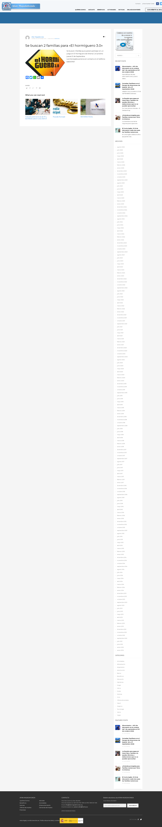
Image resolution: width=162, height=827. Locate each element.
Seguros (119, 706)
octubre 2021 (121, 320)
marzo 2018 (120, 440)
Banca (119, 673)
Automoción (121, 670)
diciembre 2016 (121, 485)
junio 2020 (120, 365)
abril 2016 (120, 509)
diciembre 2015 (121, 521)
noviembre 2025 (122, 174)
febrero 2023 (121, 273)
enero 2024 (120, 240)
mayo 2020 (120, 368)
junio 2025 (120, 189)
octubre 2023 (121, 249)
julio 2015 (119, 536)
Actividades (120, 661)
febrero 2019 (121, 410)
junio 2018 (120, 431)
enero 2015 (120, 554)
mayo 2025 (120, 192)
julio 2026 (120, 150)
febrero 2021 (121, 341)
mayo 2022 (120, 300)
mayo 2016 (120, 506)
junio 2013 (120, 611)
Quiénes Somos (24, 800)
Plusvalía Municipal (59, 117)
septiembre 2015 (122, 530)
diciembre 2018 (121, 416)
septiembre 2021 (122, 323)
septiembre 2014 (122, 566)
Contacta (137, 3)
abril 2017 (120, 473)
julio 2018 (120, 428)
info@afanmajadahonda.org (73, 805)
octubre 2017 (121, 455)
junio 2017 (120, 467)
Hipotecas (120, 682)
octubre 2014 (121, 563)
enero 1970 (120, 650)
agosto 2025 (120, 183)
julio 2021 (119, 326)
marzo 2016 (120, 512)
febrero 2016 (121, 515)
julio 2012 (119, 641)
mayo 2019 (120, 401)
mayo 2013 (120, 614)
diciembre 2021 (121, 314)
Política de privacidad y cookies (50, 820)
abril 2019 (120, 404)
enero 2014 (120, 590)
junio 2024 (120, 225)
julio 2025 (120, 186)
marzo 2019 (120, 407)
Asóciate (42, 800)
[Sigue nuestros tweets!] (141, 819)
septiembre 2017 (122, 458)
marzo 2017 (120, 476)
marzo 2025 (120, 198)
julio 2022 (120, 294)
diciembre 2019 (121, 383)
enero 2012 (120, 647)
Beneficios (120, 676)
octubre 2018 (121, 422)
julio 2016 (119, 500)
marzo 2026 (120, 162)
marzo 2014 (120, 584)
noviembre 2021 (122, 317)
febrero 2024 (121, 237)
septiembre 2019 (122, 392)
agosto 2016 (120, 497)
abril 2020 (120, 371)
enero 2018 (120, 446)
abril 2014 (120, 581)
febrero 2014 (121, 587)
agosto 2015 (120, 533)
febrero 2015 (121, 551)
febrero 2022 (121, 308)
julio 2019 (119, 395)
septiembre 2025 (122, 180)
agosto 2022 (120, 291)
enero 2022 (120, 311)
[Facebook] (157, 3)
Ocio (118, 697)
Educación (120, 679)
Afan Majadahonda (38, 37)
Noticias (57, 38)
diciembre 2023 (122, 243)
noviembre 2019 (122, 386)
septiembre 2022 (122, 288)
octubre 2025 (121, 177)
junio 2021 (120, 329)
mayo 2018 (120, 434)
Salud (119, 703)
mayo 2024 (120, 228)
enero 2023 (120, 276)
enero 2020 (120, 380)
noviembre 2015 (122, 524)
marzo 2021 (120, 338)
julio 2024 (120, 222)
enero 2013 (120, 626)
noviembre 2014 (122, 560)
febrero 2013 (121, 623)
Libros (119, 688)
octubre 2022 (121, 285)
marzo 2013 (120, 620)
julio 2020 (120, 362)
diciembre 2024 (122, 207)
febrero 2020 (121, 377)
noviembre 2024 (122, 210)
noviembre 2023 (122, 246)
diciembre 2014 (121, 557)
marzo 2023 (120, 270)
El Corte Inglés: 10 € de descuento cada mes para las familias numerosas (131, 130)
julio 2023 (120, 258)
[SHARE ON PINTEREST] (36, 88)
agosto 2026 (121, 147)
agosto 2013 (120, 605)
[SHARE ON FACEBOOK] (30, 88)
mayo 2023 (120, 264)
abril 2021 (120, 335)
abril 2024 (120, 231)
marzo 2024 (120, 234)
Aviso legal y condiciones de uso (29, 820)
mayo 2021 (120, 332)
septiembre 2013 (122, 602)
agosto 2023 (121, 255)
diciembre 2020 (122, 347)
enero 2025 (120, 204)
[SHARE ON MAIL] (39, 88)
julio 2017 (119, 464)
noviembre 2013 (122, 596)
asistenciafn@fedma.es (81, 807)
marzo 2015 (120, 548)
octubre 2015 (121, 527)
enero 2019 (120, 413)
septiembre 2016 (122, 494)
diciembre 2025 (122, 171)
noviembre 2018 (122, 419)
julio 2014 (119, 572)
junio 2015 (120, 539)
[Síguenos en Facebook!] (138, 819)
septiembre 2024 (122, 216)
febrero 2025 (121, 201)
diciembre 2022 (122, 279)
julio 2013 (119, 608)
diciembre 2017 (121, 449)
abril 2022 (120, 303)
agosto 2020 (121, 359)
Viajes (119, 715)
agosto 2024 (121, 219)
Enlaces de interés (44, 805)
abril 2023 (120, 267)
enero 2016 (120, 518)
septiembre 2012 (122, 638)
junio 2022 (120, 297)
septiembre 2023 (122, 252)
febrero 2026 (121, 165)
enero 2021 (120, 344)
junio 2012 (120, 644)
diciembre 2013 (121, 593)
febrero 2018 (121, 443)
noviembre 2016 (122, 488)
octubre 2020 (121, 353)
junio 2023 (120, 261)
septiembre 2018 (122, 425)
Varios (119, 712)
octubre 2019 (121, 389)
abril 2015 (120, 545)
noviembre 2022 (122, 282)
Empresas (23, 810)
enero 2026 (120, 168)
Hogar (119, 685)
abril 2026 (120, 159)
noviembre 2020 (122, 350)
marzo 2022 (120, 305)
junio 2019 (120, 398)
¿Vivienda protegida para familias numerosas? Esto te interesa (131, 117)
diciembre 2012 (121, 629)
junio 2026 (120, 153)
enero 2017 (120, 482)
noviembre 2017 (122, 452)
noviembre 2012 (122, 632)
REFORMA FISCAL (87, 117)
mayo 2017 (120, 470)
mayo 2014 (120, 578)
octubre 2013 (121, 599)
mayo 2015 (120, 542)
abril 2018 (120, 437)
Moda (119, 691)
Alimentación (121, 664)
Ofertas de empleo (123, 700)
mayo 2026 (120, 156)
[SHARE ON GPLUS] (33, 88)
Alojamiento (120, 667)
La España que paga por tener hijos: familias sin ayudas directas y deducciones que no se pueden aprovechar (130, 102)
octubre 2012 (121, 635)
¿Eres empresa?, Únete (148, 3)
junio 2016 (120, 503)
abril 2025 (120, 195)
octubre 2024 (121, 213)
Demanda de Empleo (45, 807)
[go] (138, 56)
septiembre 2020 (122, 356)
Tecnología (120, 709)
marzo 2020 (120, 374)
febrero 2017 (121, 479)
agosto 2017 (120, 461)
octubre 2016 (121, 491)
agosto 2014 (120, 569)
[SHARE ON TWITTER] (26, 88)
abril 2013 (120, 617)
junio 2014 (120, 575)
